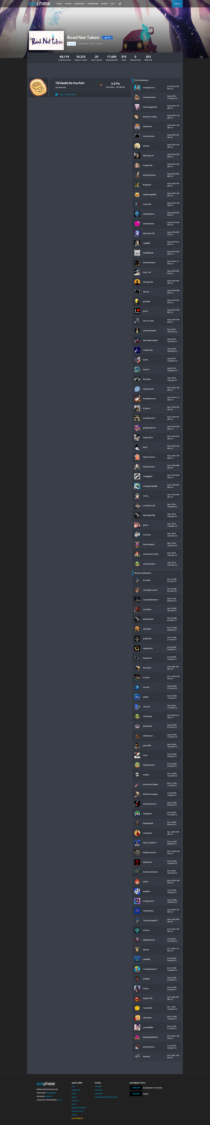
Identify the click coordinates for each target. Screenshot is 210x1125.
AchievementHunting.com (106, 1097)
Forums (68, 4)
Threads (98, 1086)
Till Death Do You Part (69, 83)
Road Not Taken (83, 37)
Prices (92, 44)
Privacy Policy (78, 1111)
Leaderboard (93, 4)
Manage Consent (79, 1108)
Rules (74, 1093)
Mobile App (76, 1090)
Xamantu (49, 1096)
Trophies (71, 44)
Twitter (98, 1090)
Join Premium (77, 1118)
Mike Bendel (51, 1093)
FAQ (73, 1086)
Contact (75, 1100)
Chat (112, 4)
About (74, 1097)
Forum (99, 44)
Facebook (99, 1093)
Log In (177, 4)
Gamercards (79, 4)
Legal (74, 1104)
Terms (74, 1115)
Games (59, 4)
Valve (59, 1100)
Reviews (104, 4)
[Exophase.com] (41, 3)
